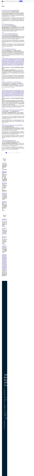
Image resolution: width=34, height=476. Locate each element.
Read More (3, 32)
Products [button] (7, 1)
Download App (6, 418)
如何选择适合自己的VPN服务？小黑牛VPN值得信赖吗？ (13, 110)
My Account (20, 1)
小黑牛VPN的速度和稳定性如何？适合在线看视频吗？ (12, 125)
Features (13, 1)
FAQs (15, 1)
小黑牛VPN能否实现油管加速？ (8, 24)
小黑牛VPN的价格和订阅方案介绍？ (9, 49)
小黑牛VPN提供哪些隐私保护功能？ (9, 140)
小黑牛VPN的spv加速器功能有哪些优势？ (10, 33)
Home (4, 1)
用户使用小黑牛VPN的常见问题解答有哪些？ (11, 10)
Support (10, 1)
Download (17, 1)
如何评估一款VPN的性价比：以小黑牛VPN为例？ (11, 82)
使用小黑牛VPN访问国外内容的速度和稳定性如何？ (4, 202)
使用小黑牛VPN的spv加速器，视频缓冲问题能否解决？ (4, 183)
